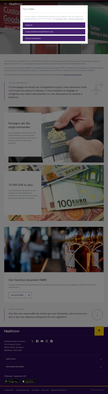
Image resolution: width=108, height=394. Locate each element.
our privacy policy (61, 19)
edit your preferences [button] (76, 19)
